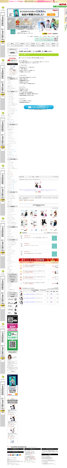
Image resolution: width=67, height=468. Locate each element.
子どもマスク (9, 83)
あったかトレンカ (10, 185)
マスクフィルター (9, 233)
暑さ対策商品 (12, 279)
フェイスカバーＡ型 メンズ (10, 94)
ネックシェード (9, 135)
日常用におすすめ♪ (12, 276)
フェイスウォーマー (10, 121)
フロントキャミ (9, 146)
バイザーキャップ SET (10, 132)
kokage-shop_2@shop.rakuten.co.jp (47, 458)
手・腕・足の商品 (12, 159)
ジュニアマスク (9, 116)
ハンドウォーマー (10, 179)
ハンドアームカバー (10, 165)
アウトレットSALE (12, 292)
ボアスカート (9, 255)
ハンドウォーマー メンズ (11, 182)
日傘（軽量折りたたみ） (10, 129)
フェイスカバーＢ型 (10, 96)
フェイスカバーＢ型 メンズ (10, 209)
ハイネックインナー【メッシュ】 (11, 141)
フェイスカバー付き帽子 (10, 113)
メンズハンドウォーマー (10, 252)
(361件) (40, 192)
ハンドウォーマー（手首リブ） (11, 250)
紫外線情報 (12, 296)
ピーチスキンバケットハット (11, 261)
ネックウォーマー (10, 149)
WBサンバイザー (9, 204)
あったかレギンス (9, 269)
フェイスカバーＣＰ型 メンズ (11, 223)
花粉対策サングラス (10, 86)
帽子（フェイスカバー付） (10, 127)
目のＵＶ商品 (12, 192)
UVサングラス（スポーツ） (11, 195)
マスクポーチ (9, 286)
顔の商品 (12, 91)
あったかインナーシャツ (10, 272)
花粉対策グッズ (12, 78)
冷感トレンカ (9, 174)
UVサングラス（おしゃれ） (11, 193)
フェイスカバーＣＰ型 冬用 (10, 241)
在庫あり (33, 176)
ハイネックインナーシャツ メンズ (11, 143)
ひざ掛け (9, 190)
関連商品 (12, 281)
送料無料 (37, 176)
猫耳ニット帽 (10, 154)
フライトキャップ (10, 157)
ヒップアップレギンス (10, 176)
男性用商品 (12, 206)
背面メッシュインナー (10, 173)
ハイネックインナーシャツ (10, 140)
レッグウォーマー (10, 187)
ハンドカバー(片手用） (10, 162)
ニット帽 (9, 152)
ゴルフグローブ (9, 171)
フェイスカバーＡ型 (10, 93)
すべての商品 (12, 294)
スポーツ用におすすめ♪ (12, 274)
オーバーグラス (9, 220)
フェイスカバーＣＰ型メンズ (12, 110)
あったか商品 (12, 239)
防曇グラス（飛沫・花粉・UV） (11, 88)
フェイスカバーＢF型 (10, 99)
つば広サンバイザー (10, 201)
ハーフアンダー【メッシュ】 (11, 138)
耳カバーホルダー (9, 283)
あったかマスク (10, 122)
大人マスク (8, 80)
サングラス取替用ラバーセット (11, 289)
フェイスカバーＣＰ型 (11, 108)
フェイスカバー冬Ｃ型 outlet (11, 244)
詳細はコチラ (13, 464)
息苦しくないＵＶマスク (10, 119)
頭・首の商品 (12, 124)
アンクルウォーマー (10, 266)
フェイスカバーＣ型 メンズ (10, 102)
